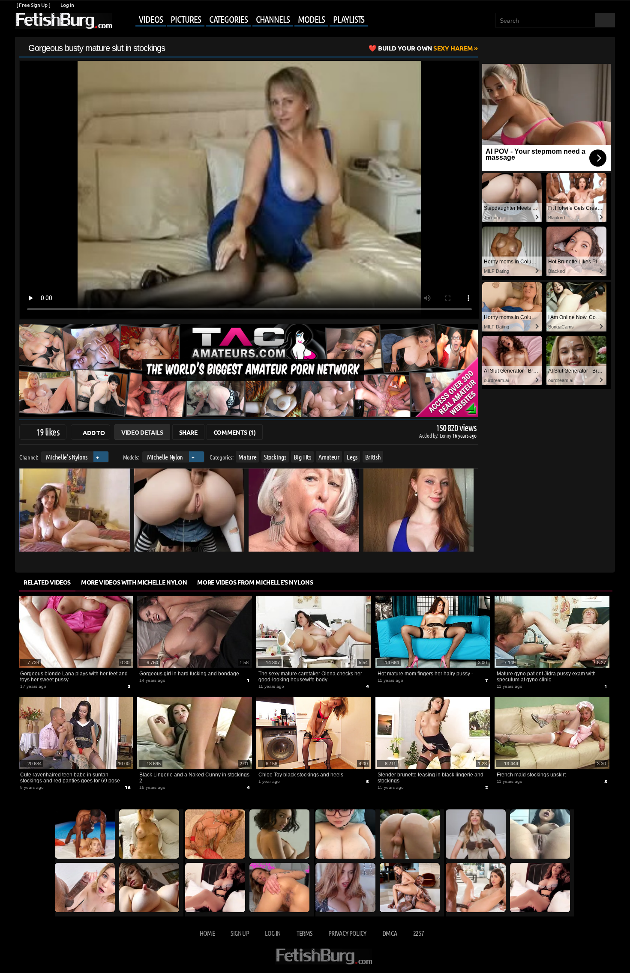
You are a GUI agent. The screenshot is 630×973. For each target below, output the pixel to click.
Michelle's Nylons (66, 457)
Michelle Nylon (165, 457)
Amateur (328, 457)
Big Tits (302, 457)
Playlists (348, 18)
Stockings (275, 457)
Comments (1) (234, 432)
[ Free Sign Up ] (33, 5)
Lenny (446, 435)
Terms (304, 933)
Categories (228, 18)
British (373, 457)
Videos (150, 18)
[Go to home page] (63, 21)
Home (207, 933)
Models (311, 18)
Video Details (142, 432)
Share (188, 432)
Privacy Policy (347, 933)
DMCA (389, 933)
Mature (247, 457)
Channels (273, 18)
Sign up (240, 933)
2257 (418, 933)
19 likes (48, 431)
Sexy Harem (425, 48)
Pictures (186, 18)
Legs (352, 457)
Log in (67, 5)
